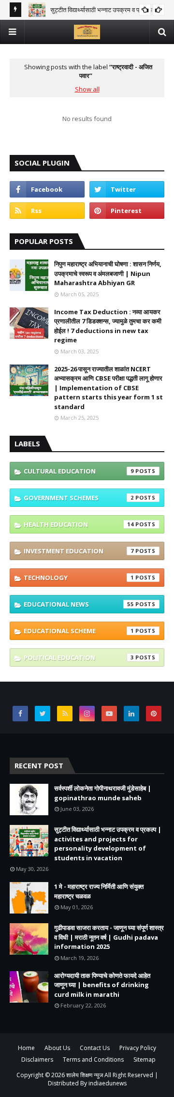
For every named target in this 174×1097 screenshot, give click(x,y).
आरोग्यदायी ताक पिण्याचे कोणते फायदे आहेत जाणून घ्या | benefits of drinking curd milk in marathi (102, 985)
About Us (57, 1048)
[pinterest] (126, 210)
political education (79, 657)
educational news (79, 604)
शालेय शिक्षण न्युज (85, 1075)
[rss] (47, 210)
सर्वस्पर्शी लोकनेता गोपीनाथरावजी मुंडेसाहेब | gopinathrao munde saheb (102, 793)
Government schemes (79, 497)
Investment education (79, 551)
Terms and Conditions (93, 1059)
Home (26, 1048)
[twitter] (126, 189)
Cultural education (79, 471)
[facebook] (47, 189)
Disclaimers (37, 1059)
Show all (87, 89)
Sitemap (144, 1059)
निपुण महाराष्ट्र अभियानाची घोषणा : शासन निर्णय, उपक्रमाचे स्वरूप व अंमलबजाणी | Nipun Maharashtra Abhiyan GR (107, 273)
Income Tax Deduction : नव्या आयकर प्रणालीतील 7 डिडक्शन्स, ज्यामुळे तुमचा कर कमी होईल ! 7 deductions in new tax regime (107, 326)
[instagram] (87, 713)
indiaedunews (107, 1083)
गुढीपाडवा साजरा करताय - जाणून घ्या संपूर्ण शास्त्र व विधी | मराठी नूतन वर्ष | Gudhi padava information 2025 (109, 937)
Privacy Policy (137, 1048)
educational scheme (79, 630)
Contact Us (95, 1048)
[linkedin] (131, 713)
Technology (79, 577)
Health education (79, 524)
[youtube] (109, 713)
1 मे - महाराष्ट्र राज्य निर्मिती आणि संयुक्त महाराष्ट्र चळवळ (99, 891)
